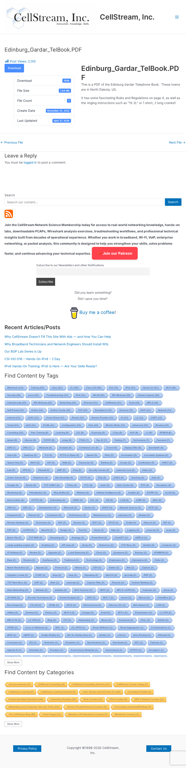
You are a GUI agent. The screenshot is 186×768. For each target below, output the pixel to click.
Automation (129, 455)
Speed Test (15, 462)
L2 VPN (165, 612)
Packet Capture (148, 395)
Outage (87, 612)
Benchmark (14, 605)
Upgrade (54, 552)
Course (125, 462)
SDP (91, 597)
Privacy (50, 612)
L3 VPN (34, 620)
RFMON (165, 432)
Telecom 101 (117, 605)
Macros (144, 597)
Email (105, 612)
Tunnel (111, 447)
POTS (85, 477)
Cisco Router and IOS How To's (101, 692)
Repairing (91, 575)
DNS (27, 447)
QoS (30, 425)
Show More (13, 662)
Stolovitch (51, 642)
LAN (124, 500)
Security (13, 395)
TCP (82, 410)
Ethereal (164, 635)
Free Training (39, 432)
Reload (34, 515)
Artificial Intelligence (108, 492)
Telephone (40, 477)
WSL (59, 627)
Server (89, 507)
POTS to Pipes (69, 455)
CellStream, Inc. (127, 16)
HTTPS (37, 500)
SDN (11, 447)
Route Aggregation (131, 627)
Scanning (98, 432)
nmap (66, 440)
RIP (167, 522)
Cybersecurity (16, 402)
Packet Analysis (69, 597)
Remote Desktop (17, 522)
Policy (72, 485)
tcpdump (73, 582)
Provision (56, 650)
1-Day (117, 432)
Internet (13, 417)
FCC (88, 485)
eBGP (29, 635)
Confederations (161, 627)
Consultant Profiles (139, 692)
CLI (74, 387)
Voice (11, 455)
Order (159, 560)
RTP (145, 485)
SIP (50, 462)
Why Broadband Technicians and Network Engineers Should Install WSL (57, 344)
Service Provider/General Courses (87, 707)
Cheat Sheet (55, 417)
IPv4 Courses (92, 699)
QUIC (33, 417)
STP (11, 530)
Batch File (14, 537)
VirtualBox (164, 597)
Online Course (60, 410)
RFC (139, 642)
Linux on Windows (36, 627)
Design (65, 530)
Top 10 (101, 440)
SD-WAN (13, 597)
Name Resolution (18, 567)
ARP (61, 470)
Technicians (141, 440)
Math (54, 582)
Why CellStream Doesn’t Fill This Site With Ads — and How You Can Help (58, 336)
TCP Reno (128, 545)
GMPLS (141, 537)
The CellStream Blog (22, 714)
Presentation (143, 612)
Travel (12, 425)
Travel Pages (52, 714)
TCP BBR (35, 537)
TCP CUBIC (51, 485)
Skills (66, 462)
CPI (67, 620)
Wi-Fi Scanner (83, 590)
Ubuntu (30, 440)
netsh (104, 485)
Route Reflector (103, 627)
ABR (11, 507)
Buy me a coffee (97, 312)
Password (14, 515)
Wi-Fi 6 (69, 612)
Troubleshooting (57, 395)
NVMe (54, 605)
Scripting (48, 545)
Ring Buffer (61, 492)
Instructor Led (126, 470)
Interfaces (49, 560)
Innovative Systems (156, 455)
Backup (141, 552)
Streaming (57, 537)
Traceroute (85, 462)
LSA (121, 635)
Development (47, 507)
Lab (11, 470)
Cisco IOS (93, 387)
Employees (116, 560)
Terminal (32, 612)
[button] (27, 748)
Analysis (65, 447)
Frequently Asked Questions (26, 699)
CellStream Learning (21, 692)
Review (35, 552)
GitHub (163, 620)
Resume (118, 582)
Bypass (41, 567)
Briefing (106, 462)
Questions (120, 552)
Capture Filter (95, 582)
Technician (43, 522)
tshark (12, 440)
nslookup (124, 515)
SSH (97, 567)
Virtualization (37, 492)
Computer (169, 545)
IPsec (145, 620)
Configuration (71, 425)
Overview (163, 440)
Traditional (71, 560)
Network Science (130, 507)
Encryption (156, 650)
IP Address (14, 552)
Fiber (109, 455)
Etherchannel (92, 605)
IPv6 (130, 387)
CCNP (40, 575)
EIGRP (152, 492)
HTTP (153, 507)
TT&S (83, 440)
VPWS (12, 627)
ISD (33, 642)
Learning (62, 432)
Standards (120, 642)
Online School (16, 477)
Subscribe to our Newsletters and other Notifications (70, 265)
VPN (26, 470)
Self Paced (15, 410)
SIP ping (68, 545)
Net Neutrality (64, 477)
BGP (145, 410)
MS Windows (121, 395)
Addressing (86, 620)
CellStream (113, 402)
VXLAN (35, 605)
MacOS (47, 530)
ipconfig (130, 575)
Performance (77, 515)
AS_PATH (78, 627)
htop (73, 575)
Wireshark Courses (127, 714)
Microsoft (70, 507)
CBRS (78, 500)
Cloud (101, 552)
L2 (139, 417)
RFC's (122, 612)
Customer (149, 590)
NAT (62, 522)
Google (12, 485)
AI (124, 417)
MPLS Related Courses (149, 699)
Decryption (164, 485)
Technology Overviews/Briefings (133, 707)
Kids (156, 477)
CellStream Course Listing (132, 684)
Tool (82, 530)
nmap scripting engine (20, 545)
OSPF (156, 417)
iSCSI (71, 605)
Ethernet (91, 402)
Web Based (141, 605)
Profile (48, 425)
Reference (106, 545)
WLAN (98, 395)
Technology (94, 560)
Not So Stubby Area (79, 635)
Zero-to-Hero (15, 500)
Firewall (43, 470)
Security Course (99, 470)
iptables (61, 590)
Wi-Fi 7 (108, 597)
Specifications (96, 642)
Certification (146, 462)
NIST (96, 522)
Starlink (148, 545)
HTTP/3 (135, 650)
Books (31, 485)
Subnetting (57, 500)
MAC (157, 500)
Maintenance (101, 515)
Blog (52, 620)
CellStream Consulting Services (91, 684)
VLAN (170, 492)
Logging (133, 530)
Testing (120, 440)
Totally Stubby (50, 635)
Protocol (61, 567)
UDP (38, 582)
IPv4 (80, 395)
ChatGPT (121, 537)
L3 (149, 432)
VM (109, 500)
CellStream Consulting (51, 684)
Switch (114, 567)
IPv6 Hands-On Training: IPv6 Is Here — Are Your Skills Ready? (51, 366)
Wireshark (15, 387)
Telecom (150, 522)
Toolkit (131, 522)
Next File (177, 142)
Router (78, 417)
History (80, 567)
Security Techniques (39, 597)
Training (37, 387)
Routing (162, 425)
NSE (27, 507)
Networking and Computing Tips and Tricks (34, 707)
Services (126, 410)
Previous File (11, 142)
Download (14, 68)
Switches (30, 455)
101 (80, 432)
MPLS (152, 402)
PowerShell (99, 537)
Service (79, 522)
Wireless (83, 492)
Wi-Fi (171, 387)
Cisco (57, 387)
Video (147, 470)
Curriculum (14, 642)
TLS (48, 455)
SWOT (167, 462)
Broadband (103, 410)
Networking (68, 402)
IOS (113, 387)
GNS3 (118, 477)
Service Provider (102, 417)
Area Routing (141, 635)
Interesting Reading (63, 699)
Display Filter (133, 447)
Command (54, 515)
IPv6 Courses (118, 699)
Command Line (88, 447)
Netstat (144, 515)
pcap (170, 530)
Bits (130, 567)
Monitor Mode (115, 425)
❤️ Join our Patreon (114, 253)
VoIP (134, 432)
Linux (33, 395)
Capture (148, 567)
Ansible (133, 492)
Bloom (106, 620)
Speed (92, 455)
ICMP (140, 500)
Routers (29, 560)
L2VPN (28, 530)
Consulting (15, 432)
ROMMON (161, 552)
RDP (148, 575)
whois (168, 590)
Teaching (137, 477)
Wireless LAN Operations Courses (88, 714)
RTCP (113, 522)
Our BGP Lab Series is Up (23, 351)
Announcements (20, 684)
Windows (45, 447)
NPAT (104, 590)
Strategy (78, 537)
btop (57, 575)
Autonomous (113, 650)
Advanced (140, 425)
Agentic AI (14, 650)
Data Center (125, 485)
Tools (134, 402)
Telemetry (35, 650)
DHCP (107, 507)
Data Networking (17, 590)
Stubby (104, 635)
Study (86, 545)
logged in (30, 162)
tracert (126, 597)
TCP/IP (49, 440)
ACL (94, 500)
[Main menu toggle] (177, 17)
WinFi (34, 462)
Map (115, 530)
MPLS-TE (14, 620)
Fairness (156, 642)
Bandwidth (156, 447)
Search (10, 195)
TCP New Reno (17, 582)
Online (37, 410)
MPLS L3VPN (126, 590)
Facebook (126, 620)
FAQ (102, 477)
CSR (161, 605)
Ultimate (41, 590)
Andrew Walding (142, 582)
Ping (77, 470)
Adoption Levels (17, 575)
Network (164, 410)
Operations (139, 560)
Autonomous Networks (84, 650)
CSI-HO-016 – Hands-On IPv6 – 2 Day (32, 359)
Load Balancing (78, 552)
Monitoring (14, 492)
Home (99, 530)
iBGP (11, 635)
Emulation (72, 642)
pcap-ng (153, 530)
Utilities (12, 612)
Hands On (150, 387)
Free (93, 425)
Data (11, 560)
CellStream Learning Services (58, 692)
